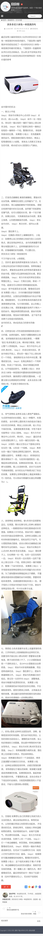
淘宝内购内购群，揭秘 (28, 914)
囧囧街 (39, 894)
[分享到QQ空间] (29, 887)
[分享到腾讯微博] (36, 887)
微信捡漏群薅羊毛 (13, 910)
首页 (4, 20)
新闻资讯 (11, 20)
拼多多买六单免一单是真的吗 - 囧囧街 (25, 899)
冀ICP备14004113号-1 (22, 930)
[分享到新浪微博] (33, 887)
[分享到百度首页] (39, 887)
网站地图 (32, 930)
